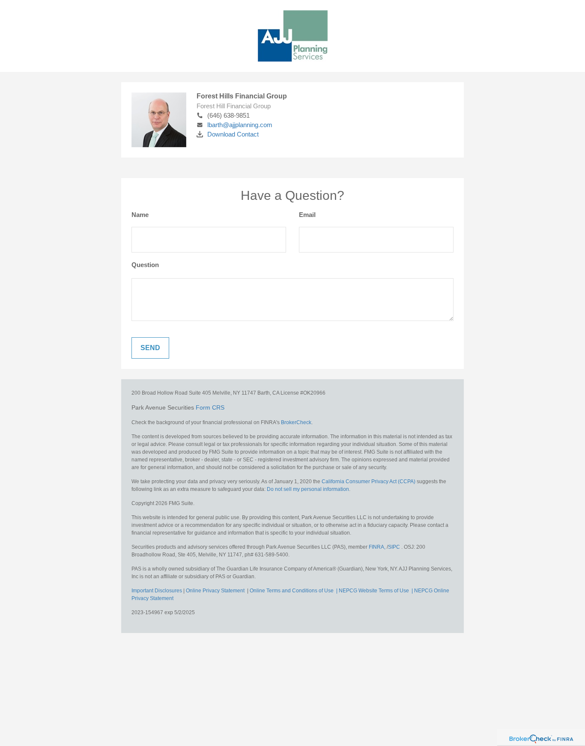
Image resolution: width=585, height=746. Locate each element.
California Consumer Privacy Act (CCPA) (368, 481)
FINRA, (378, 547)
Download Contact (233, 134)
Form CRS (210, 407)
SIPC (394, 547)
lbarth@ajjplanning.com (239, 124)
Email (307, 214)
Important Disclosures (156, 591)
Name (140, 214)
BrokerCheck (296, 422)
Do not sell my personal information (308, 489)
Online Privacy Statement (215, 591)
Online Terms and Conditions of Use (292, 591)
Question (145, 264)
